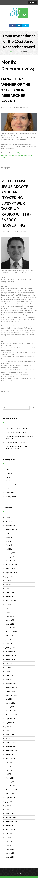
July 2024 (9, 577)
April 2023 (9, 612)
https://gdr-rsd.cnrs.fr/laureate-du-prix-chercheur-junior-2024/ (17, 155)
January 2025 (10, 557)
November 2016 (11, 821)
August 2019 (10, 723)
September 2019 (11, 719)
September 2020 (11, 695)
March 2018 (10, 778)
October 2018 (10, 754)
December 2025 (11, 525)
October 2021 (10, 660)
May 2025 (9, 545)
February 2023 (10, 620)
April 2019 (9, 731)
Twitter (19, 873)
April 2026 (9, 517)
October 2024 (10, 569)
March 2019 (10, 735)
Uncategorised (11, 497)
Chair (7, 469)
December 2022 (11, 628)
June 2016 (9, 837)
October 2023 (10, 596)
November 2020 (11, 687)
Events (8, 477)
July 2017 (9, 802)
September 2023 (11, 600)
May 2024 (9, 584)
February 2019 (10, 738)
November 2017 (11, 790)
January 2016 (10, 857)
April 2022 (9, 644)
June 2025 (9, 541)
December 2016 (11, 817)
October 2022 (10, 636)
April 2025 (9, 549)
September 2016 (11, 829)
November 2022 (11, 632)
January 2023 (10, 624)
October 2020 (10, 691)
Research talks (11, 493)
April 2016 (9, 845)
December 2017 (11, 786)
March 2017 (10, 814)
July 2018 (9, 762)
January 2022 (10, 648)
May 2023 (9, 608)
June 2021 (9, 667)
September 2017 (11, 798)
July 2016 (9, 833)
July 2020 (9, 699)
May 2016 (9, 841)
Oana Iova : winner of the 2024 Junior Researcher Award (15, 90)
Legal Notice (26, 870)
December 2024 (11, 561)
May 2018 (9, 770)
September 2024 (11, 573)
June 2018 (9, 766)
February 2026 (10, 521)
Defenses (7, 391)
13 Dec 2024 (7, 107)
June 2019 (9, 727)
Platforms (9, 489)
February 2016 (10, 853)
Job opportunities (12, 485)
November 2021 (11, 656)
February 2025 (10, 553)
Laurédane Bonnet (22, 107)
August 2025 (10, 533)
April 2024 (9, 588)
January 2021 (10, 679)
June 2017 (9, 806)
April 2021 (9, 671)
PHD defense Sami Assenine (15, 442)
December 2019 (11, 711)
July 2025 (9, 537)
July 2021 (9, 663)
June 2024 (9, 581)
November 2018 (11, 750)
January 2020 (10, 707)
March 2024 (10, 592)
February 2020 (10, 703)
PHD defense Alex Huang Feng (16, 432)
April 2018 (9, 774)
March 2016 (10, 849)
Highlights (7, 168)
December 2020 (11, 683)
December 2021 (11, 652)
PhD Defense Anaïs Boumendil (16, 428)
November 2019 (11, 715)
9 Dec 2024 (6, 231)
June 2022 (9, 640)
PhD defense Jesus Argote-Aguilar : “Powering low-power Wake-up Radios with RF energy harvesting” (16, 203)
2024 (16, 51)
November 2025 (11, 529)
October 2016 (10, 825)
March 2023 (10, 616)
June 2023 (9, 604)
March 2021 (10, 675)
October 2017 (10, 794)
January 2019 (10, 742)
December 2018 (11, 746)
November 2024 (11, 565)
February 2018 (10, 782)
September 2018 (11, 758)
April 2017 (9, 810)
